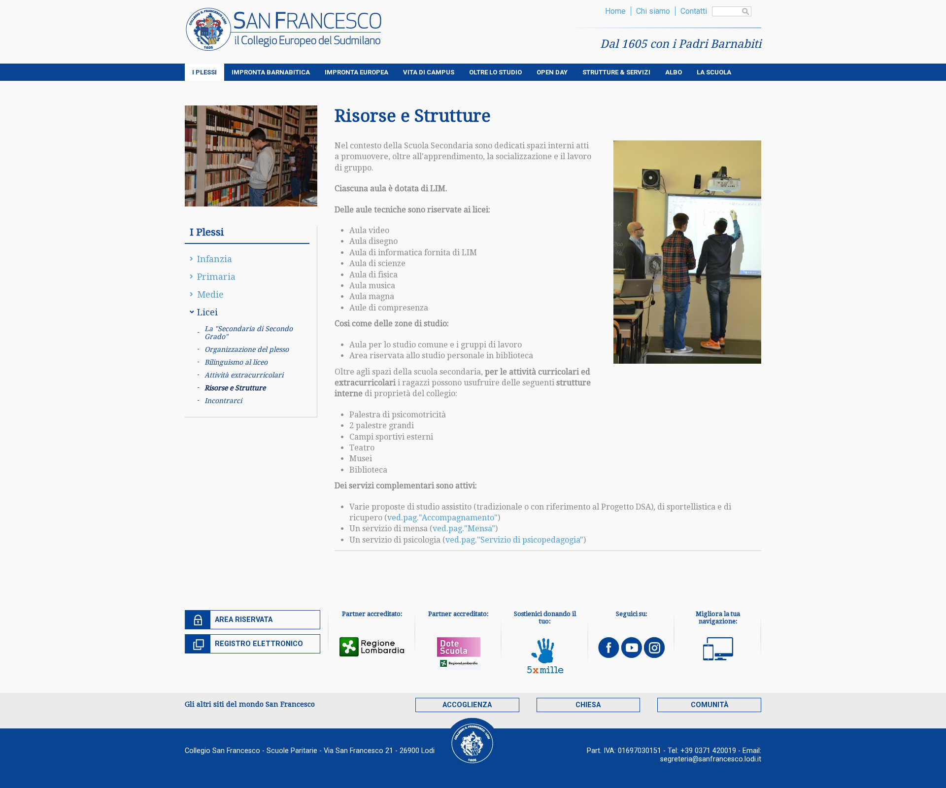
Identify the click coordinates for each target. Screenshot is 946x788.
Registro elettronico (259, 644)
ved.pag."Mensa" (464, 528)
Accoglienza (467, 705)
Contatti (693, 11)
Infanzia (214, 259)
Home (615, 11)
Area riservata (243, 620)
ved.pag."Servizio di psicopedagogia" (514, 540)
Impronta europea (356, 72)
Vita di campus (428, 72)
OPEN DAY (552, 72)
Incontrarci (223, 401)
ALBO (673, 72)
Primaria (216, 277)
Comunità (709, 705)
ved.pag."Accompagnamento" (442, 517)
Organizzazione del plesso (246, 349)
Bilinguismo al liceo (236, 362)
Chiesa (588, 705)
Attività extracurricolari (243, 375)
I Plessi (204, 72)
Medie (210, 294)
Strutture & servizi (616, 72)
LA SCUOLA (714, 72)
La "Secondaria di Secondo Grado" (248, 333)
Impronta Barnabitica (271, 72)
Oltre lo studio (495, 72)
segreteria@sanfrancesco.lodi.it (710, 759)
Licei (207, 312)
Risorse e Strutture (235, 388)
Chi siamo (653, 11)
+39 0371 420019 (708, 751)
